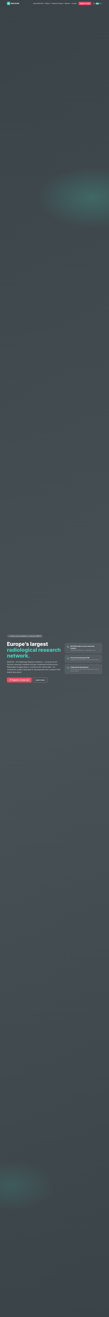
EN (97, 3)
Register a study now (20, 680)
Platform (47, 3)
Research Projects (57, 3)
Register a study (85, 3)
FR (100, 3)
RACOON (15, 3)
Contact (74, 3)
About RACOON (38, 3)
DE (94, 3)
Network (67, 3)
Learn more (40, 680)
